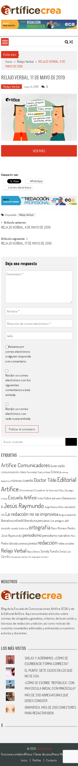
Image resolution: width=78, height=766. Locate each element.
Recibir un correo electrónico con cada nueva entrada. (18, 414)
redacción (47, 542)
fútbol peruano (53, 498)
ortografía (39, 527)
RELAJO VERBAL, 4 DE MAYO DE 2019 (25, 227)
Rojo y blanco (33, 551)
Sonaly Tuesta (50, 551)
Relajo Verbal (25, 61)
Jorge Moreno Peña (53, 507)
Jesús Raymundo (23, 506)
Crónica (56, 472)
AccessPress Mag (53, 754)
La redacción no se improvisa (31, 514)
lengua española (67, 514)
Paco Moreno (59, 528)
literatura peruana (36, 520)
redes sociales (66, 543)
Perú (73, 535)
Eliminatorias (26, 490)
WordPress (25, 754)
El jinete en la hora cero (46, 490)
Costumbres (44, 472)
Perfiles (36, 760)
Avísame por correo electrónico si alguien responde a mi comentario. (18, 354)
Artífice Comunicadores (25, 465)
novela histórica (19, 528)
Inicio (24, 760)
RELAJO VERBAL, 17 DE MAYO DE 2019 (26, 243)
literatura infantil (12, 520)
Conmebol (31, 472)
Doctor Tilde (45, 480)
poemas (23, 543)
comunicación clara (13, 472)
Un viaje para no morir (38, 556)
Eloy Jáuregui (66, 490)
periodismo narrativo (56, 535)
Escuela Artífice (22, 497)
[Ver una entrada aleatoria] (71, 42)
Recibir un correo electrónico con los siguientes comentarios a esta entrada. (18, 385)
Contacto (51, 760)
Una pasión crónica (19, 556)
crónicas (16, 480)
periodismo (32, 535)
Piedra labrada (9, 543)
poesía (32, 543)
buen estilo (58, 466)
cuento (28, 480)
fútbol (40, 498)
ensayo (4, 498)
